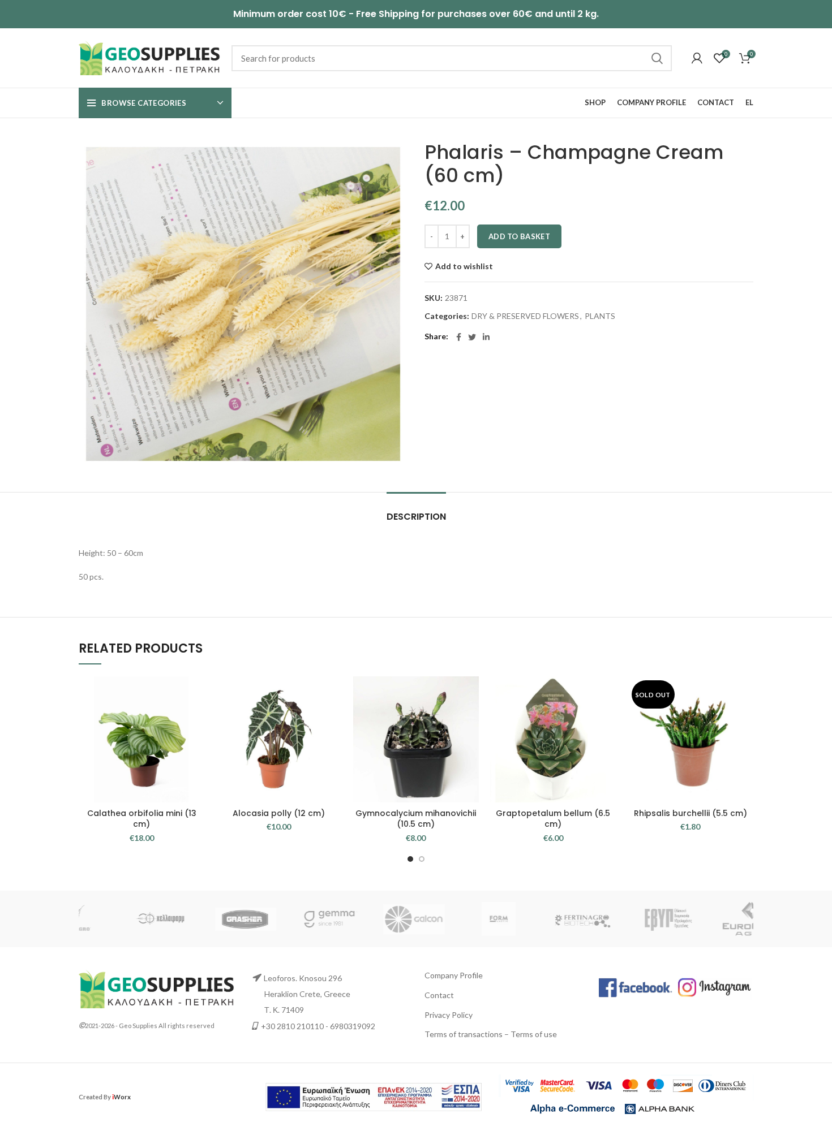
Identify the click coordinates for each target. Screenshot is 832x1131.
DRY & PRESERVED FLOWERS (525, 316)
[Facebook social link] (459, 337)
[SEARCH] (656, 58)
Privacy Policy (448, 1015)
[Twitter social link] (472, 337)
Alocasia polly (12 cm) (279, 813)
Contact (439, 995)
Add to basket (519, 236)
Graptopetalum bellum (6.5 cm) (553, 819)
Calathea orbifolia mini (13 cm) (141, 819)
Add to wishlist (464, 266)
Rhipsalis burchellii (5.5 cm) (690, 813)
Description (416, 516)
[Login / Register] (697, 58)
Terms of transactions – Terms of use (490, 1034)
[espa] (373, 1095)
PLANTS (600, 316)
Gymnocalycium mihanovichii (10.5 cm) (415, 819)
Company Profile (453, 975)
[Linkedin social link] (486, 337)
